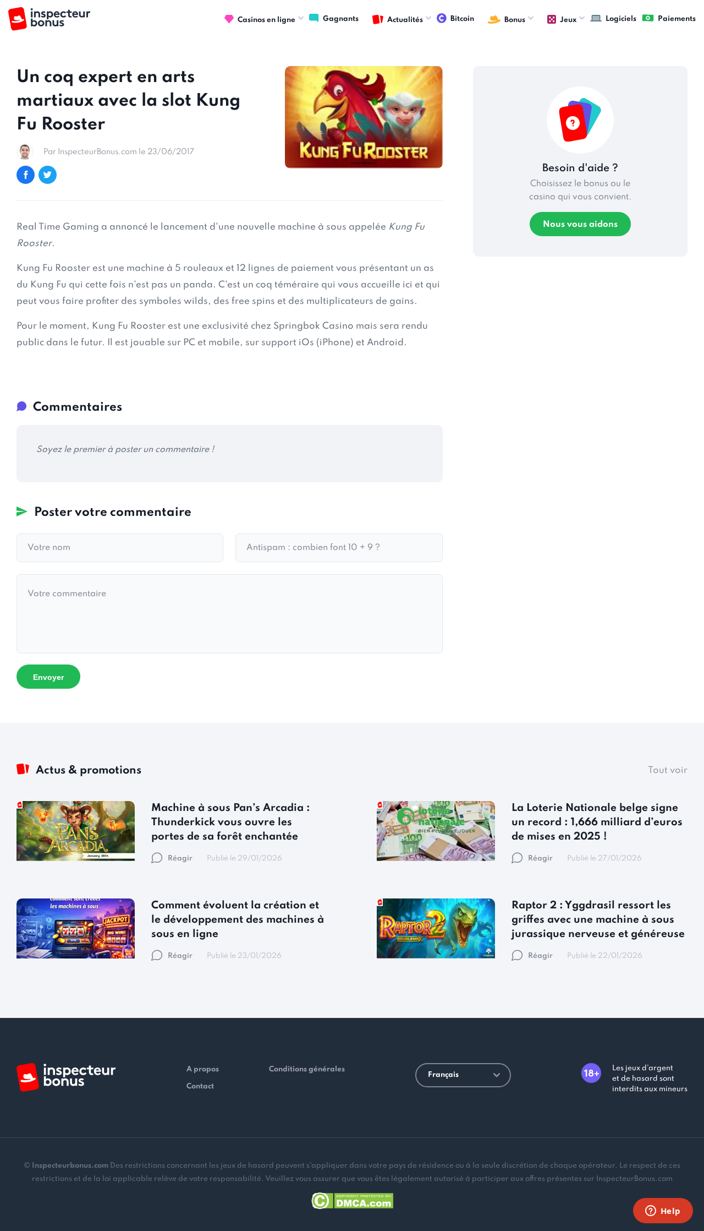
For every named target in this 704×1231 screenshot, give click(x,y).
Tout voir (668, 770)
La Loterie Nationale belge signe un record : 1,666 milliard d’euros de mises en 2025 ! (597, 822)
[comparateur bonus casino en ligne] (49, 19)
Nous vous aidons (580, 224)
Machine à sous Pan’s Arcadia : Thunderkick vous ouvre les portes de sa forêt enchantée (230, 822)
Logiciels (621, 19)
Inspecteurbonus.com (70, 1165)
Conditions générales (307, 1069)
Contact (200, 1086)
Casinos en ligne (266, 20)
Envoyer (48, 677)
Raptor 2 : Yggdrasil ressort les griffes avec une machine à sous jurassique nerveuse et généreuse (598, 919)
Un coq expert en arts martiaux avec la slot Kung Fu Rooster (128, 101)
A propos (202, 1069)
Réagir (180, 858)
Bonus (514, 20)
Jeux (568, 20)
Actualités (405, 20)
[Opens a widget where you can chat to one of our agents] (662, 1211)
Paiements (677, 19)
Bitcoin (462, 19)
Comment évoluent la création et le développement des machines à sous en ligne (237, 919)
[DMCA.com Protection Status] (352, 1198)
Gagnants (341, 19)
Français (443, 1075)
